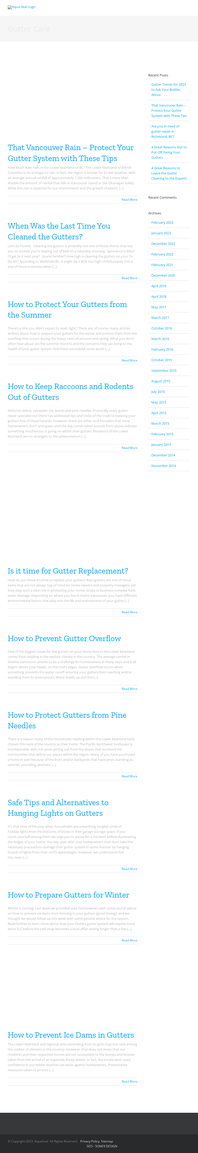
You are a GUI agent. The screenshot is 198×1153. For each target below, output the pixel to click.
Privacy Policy (90, 1141)
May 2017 (158, 307)
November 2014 (163, 465)
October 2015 (161, 360)
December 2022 (163, 243)
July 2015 (158, 391)
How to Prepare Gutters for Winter (68, 895)
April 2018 (158, 296)
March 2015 (160, 423)
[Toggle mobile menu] (188, 8)
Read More (129, 199)
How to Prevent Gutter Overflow (64, 638)
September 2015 (163, 370)
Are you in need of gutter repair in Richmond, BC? (165, 131)
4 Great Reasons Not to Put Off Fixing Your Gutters (169, 152)
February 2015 (162, 434)
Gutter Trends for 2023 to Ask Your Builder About (168, 89)
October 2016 (161, 328)
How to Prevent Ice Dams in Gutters (71, 1035)
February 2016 (162, 349)
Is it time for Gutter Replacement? (68, 571)
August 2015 (160, 381)
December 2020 (163, 275)
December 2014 (163, 455)
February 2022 (162, 254)
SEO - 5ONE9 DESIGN (102, 1146)
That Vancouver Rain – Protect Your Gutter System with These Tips (169, 110)
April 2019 (158, 286)
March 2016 (160, 338)
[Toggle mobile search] (179, 8)
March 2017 (160, 317)
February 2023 (162, 222)
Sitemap (107, 1141)
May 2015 (158, 402)
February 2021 (162, 264)
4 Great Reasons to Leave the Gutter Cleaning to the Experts (169, 173)
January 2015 (161, 444)
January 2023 (161, 233)
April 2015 (158, 412)
